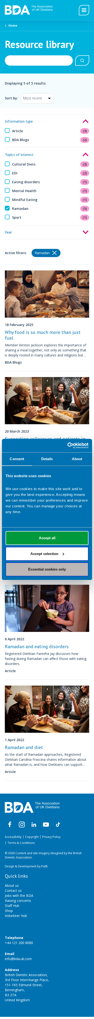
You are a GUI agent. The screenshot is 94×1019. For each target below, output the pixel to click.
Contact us (13, 890)
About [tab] (77, 459)
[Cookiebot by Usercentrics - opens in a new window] (67, 445)
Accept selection (44, 554)
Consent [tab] (17, 459)
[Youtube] (46, 825)
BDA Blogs (49, 139)
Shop (9, 910)
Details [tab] (47, 459)
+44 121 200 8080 (19, 942)
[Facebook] (9, 825)
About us (12, 885)
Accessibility (13, 837)
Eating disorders (49, 182)
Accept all (47, 538)
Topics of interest (19, 154)
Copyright (32, 837)
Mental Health (49, 191)
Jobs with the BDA (19, 895)
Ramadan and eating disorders (37, 646)
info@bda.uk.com (18, 958)
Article (49, 131)
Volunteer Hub (16, 915)
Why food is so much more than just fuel (43, 335)
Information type (19, 121)
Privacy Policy (51, 837)
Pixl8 (44, 866)
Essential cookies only (47, 569)
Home (12, 25)
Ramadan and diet (24, 747)
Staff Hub (12, 905)
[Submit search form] (82, 60)
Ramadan (49, 208)
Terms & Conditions (21, 843)
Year (8, 232)
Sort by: (11, 98)
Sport (49, 217)
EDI (49, 173)
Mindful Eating (49, 199)
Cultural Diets (49, 164)
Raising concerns (18, 900)
